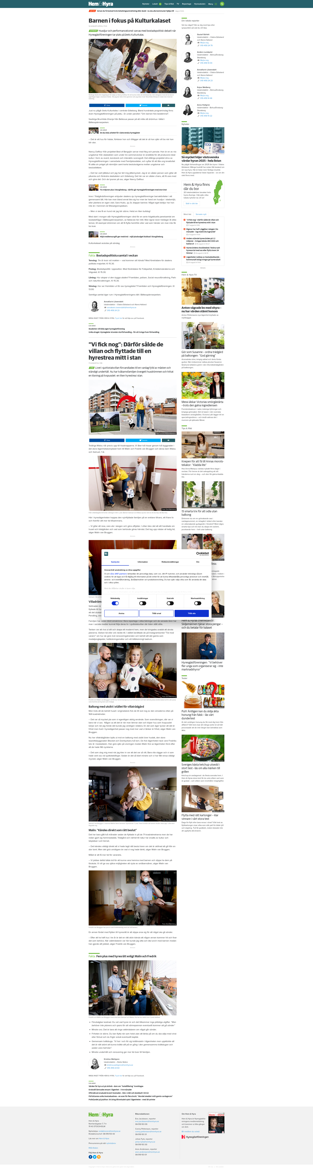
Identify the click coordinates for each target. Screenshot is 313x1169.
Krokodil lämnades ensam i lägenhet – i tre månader (110, 1090)
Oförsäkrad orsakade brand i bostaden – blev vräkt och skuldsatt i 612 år (119, 1093)
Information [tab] (143, 562)
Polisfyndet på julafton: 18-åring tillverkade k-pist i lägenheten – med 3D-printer (122, 1100)
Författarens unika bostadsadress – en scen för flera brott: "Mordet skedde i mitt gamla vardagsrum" (131, 1096)
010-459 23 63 (113, 1068)
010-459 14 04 (206, 63)
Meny (210, 4)
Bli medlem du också (190, 1131)
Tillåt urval (156, 613)
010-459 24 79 (206, 45)
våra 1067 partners (118, 574)
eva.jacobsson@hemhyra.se (147, 1121)
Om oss (211, 1167)
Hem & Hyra (104, 1138)
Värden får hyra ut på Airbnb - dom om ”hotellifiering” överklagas (116, 1086)
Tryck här (118, 318)
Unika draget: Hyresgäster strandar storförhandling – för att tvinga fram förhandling (124, 332)
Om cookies (219, 1167)
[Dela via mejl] (168, 105)
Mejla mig (204, 42)
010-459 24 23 (113, 310)
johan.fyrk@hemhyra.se (145, 1142)
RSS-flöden (93, 1148)
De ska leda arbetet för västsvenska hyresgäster (120, 133)
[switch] (142, 603)
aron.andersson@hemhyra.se (147, 1152)
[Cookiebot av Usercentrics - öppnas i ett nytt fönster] (198, 554)
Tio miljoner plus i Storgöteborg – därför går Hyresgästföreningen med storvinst (133, 190)
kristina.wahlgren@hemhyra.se (120, 1065)
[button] (157, 4)
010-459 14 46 (206, 98)
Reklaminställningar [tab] (170, 562)
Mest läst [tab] (187, 214)
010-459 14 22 (206, 116)
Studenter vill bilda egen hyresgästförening (107, 329)
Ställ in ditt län (192, 203)
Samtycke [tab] (115, 562)
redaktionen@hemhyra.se (109, 1131)
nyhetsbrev (111, 1143)
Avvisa (121, 613)
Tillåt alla (192, 613)
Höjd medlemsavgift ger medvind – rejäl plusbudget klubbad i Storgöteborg (131, 237)
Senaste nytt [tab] (201, 214)
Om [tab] (197, 562)
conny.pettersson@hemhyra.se (148, 1131)
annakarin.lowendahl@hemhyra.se (121, 307)
